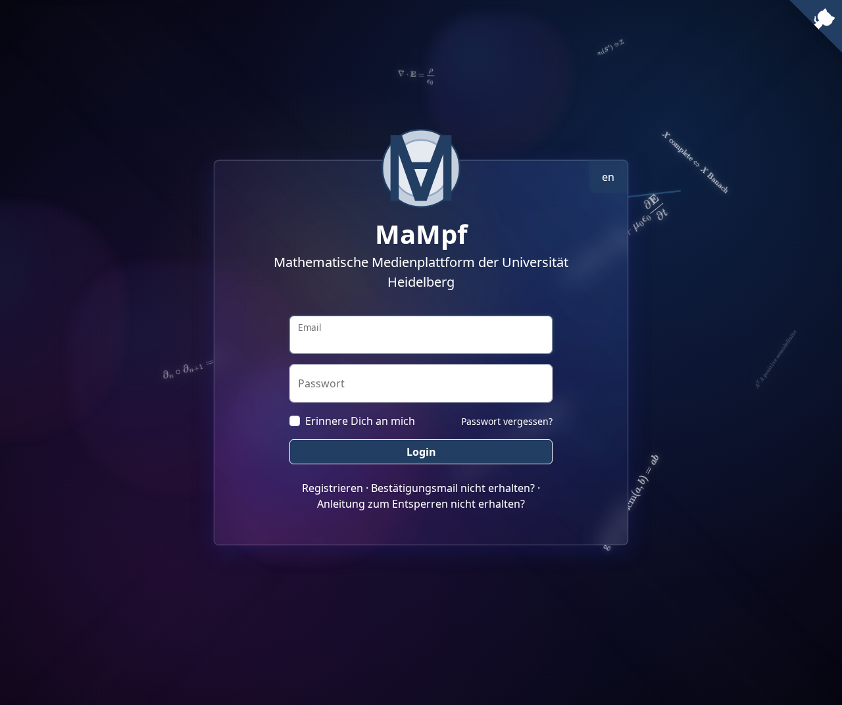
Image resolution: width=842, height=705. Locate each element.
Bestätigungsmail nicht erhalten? (453, 488)
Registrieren (332, 488)
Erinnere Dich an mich (360, 421)
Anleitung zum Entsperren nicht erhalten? (421, 504)
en (608, 177)
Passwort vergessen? (507, 421)
